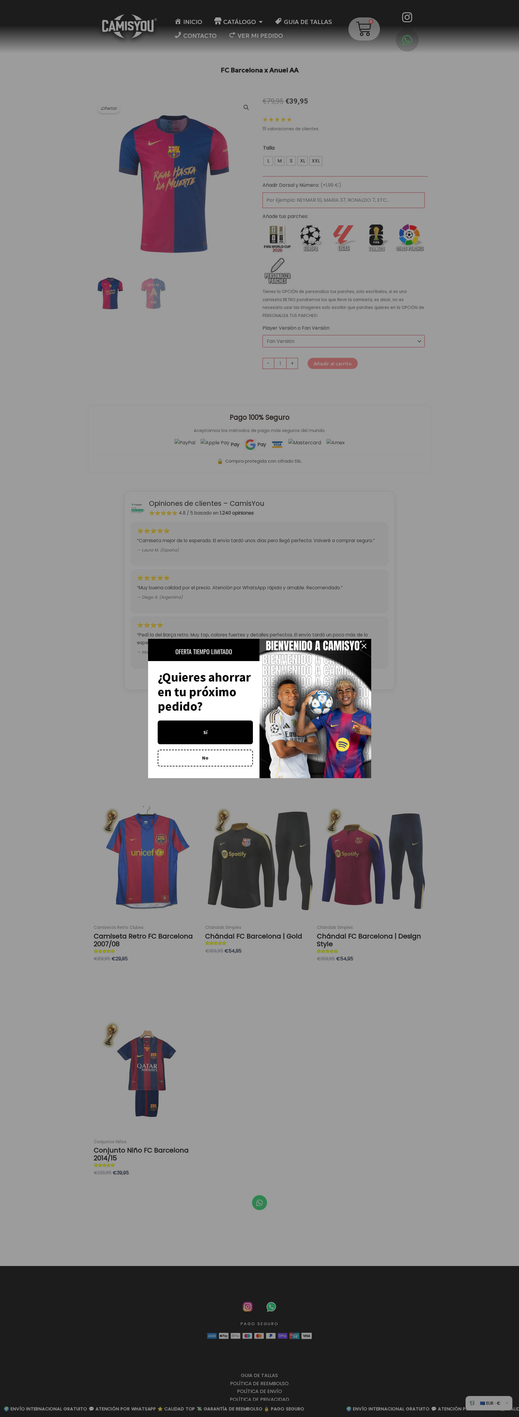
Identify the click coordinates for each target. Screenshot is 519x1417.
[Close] (364, 646)
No (205, 758)
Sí (205, 732)
